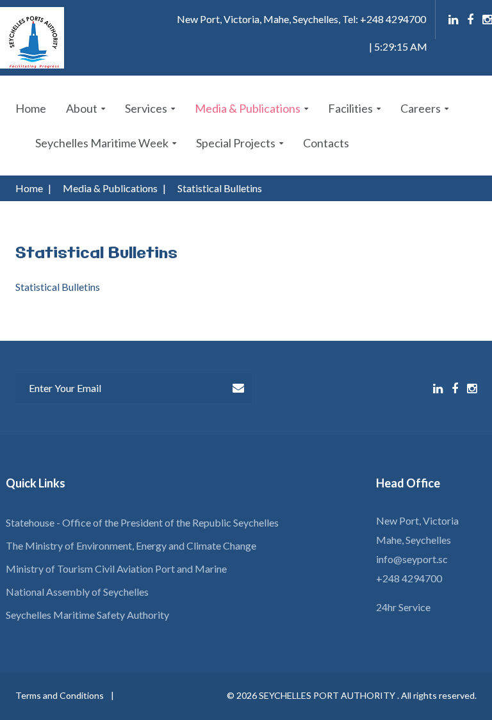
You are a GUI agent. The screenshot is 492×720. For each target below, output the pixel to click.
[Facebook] (470, 20)
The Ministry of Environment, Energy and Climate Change (131, 545)
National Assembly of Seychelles (77, 591)
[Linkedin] (453, 20)
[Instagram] (487, 20)
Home (30, 108)
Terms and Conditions (59, 695)
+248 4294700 (409, 578)
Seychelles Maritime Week (101, 143)
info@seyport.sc (412, 559)
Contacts (326, 143)
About (81, 108)
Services (146, 108)
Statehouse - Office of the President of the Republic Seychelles (142, 522)
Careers (420, 108)
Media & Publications (247, 108)
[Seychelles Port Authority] (32, 38)
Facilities (350, 108)
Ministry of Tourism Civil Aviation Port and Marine (116, 568)
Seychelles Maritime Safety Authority (87, 615)
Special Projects (235, 143)
